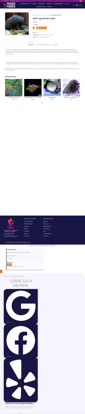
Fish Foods (26, 236)
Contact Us (45, 235)
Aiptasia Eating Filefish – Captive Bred (33, 97)
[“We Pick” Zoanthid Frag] (13, 87)
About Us (45, 221)
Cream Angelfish (52, 97)
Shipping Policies (47, 226)
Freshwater (26, 231)
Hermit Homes (62, 52)
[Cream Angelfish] (52, 87)
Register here (20, 266)
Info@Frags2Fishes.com (12, 236)
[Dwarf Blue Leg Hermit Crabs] (71, 87)
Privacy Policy (46, 228)
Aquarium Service (47, 233)
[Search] (74, 5)
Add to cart (42, 27)
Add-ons (40, 34)
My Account (46, 223)
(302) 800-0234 (10, 233)
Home (34, 15)
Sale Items (26, 226)
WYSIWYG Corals (28, 223)
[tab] (30, 44)
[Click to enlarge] (7, 32)
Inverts (44, 15)
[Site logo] (9, 5)
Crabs (48, 15)
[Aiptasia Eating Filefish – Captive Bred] (33, 87)
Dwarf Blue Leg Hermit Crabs (71, 97)
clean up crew (38, 37)
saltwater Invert (45, 37)
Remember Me (10, 262)
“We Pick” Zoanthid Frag (13, 97)
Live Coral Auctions (28, 221)
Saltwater (39, 15)
